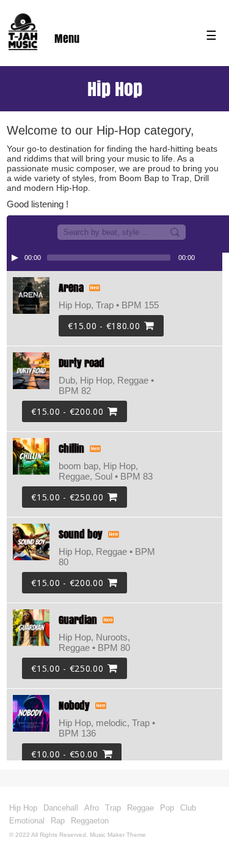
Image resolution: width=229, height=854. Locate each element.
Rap (58, 820)
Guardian (78, 620)
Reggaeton (90, 820)
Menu (66, 38)
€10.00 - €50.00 (64, 754)
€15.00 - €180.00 (104, 326)
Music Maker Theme (118, 834)
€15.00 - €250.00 (67, 497)
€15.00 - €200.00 (67, 411)
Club (188, 807)
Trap (113, 807)
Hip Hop (23, 807)
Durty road (81, 363)
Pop (167, 807)
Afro (91, 807)
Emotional (27, 820)
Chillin (71, 448)
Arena (71, 287)
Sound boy (81, 534)
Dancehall (60, 807)
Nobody (74, 705)
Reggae (140, 807)
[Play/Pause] (15, 257)
